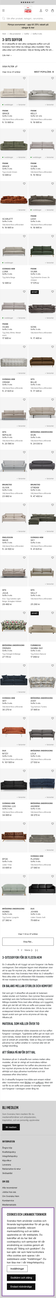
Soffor (26, 34)
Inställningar (17, 1268)
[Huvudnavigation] (9, 10)
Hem (4, 34)
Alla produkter (15, 34)
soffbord (40, 1082)
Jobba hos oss (9, 1192)
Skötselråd (7, 1173)
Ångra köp (7, 1147)
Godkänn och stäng (21, 1277)
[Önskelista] (46, 10)
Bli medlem (11, 1127)
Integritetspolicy (10, 1156)
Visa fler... (28, 941)
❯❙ (36, 950)
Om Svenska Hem (10, 1196)
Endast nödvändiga (21, 1286)
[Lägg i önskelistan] (24, 78)
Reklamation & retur (11, 1169)
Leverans (6, 1164)
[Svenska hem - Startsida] (28, 10)
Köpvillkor (6, 1160)
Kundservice (8, 1200)
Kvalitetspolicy (9, 1152)
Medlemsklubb (9, 1204)
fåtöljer (28, 1082)
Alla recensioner (9, 1187)
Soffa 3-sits (37, 34)
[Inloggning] (41, 10)
